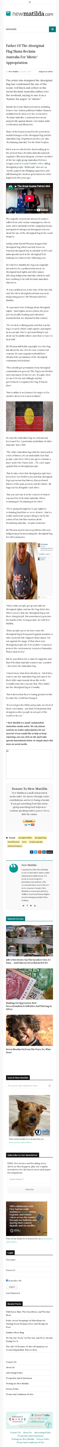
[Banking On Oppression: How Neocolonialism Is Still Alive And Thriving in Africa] (29, 984)
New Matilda (13, 71)
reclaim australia (35, 842)
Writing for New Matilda (17, 1383)
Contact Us (11, 1362)
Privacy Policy (12, 1389)
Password (10, 1270)
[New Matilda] (29, 13)
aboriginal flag (40, 838)
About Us (10, 1367)
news (24, 842)
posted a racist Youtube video (28, 163)
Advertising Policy (14, 1373)
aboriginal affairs (25, 838)
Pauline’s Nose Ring (15, 1332)
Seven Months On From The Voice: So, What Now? (28, 1051)
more (49, 852)
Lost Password (13, 1293)
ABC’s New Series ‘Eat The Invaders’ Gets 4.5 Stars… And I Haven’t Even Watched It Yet (28, 961)
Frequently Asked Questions (19, 1378)
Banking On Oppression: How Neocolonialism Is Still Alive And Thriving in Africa (29, 1006)
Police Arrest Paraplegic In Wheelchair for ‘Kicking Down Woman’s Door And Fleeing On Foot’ (27, 1323)
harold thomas (13, 842)
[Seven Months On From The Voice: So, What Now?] (29, 1030)
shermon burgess (15, 846)
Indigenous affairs (46, 71)
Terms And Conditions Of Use (19, 1394)
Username (11, 1259)
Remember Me (15, 1280)
